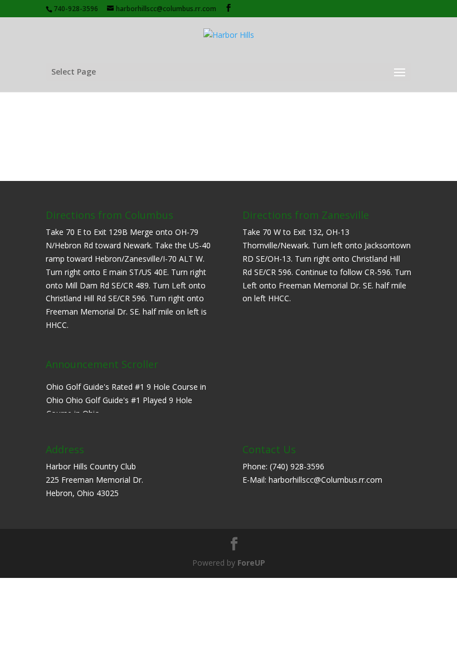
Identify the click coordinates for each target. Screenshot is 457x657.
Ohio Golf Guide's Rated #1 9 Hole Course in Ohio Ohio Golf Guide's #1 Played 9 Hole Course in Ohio (126, 400)
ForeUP (251, 562)
